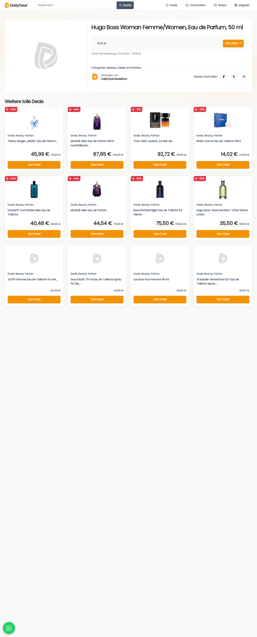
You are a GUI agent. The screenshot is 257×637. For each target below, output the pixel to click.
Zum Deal (231, 43)
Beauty (112, 68)
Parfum (136, 68)
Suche (127, 5)
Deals (121, 68)
